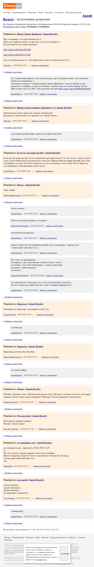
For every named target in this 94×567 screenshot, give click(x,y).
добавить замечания (13, 72)
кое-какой (22, 480)
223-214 (54, 530)
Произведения (19, 12)
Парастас (22, 304)
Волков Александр (11, 402)
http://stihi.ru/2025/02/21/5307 (17, 55)
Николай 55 (8, 466)
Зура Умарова (9, 498)
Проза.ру (8, 540)
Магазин (49, 12)
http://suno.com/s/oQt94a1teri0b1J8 (75, 88)
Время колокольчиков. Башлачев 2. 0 (36, 107)
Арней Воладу (50, 34)
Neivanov (7, 65)
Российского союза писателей (61, 563)
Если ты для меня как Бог (30, 153)
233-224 (47, 530)
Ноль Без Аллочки (11, 429)
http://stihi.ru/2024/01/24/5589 (17, 49)
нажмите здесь (41, 560)
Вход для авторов (73, 12)
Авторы (7, 12)
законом (14, 547)
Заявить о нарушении (40, 65)
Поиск (40, 12)
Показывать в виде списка (14, 26)
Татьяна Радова (10, 315)
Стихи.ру (81, 537)
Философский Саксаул (12, 195)
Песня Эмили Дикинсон (29, 34)
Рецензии (31, 12)
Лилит (20, 389)
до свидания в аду (26, 443)
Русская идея (23, 416)
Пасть (20, 185)
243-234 (39, 530)
